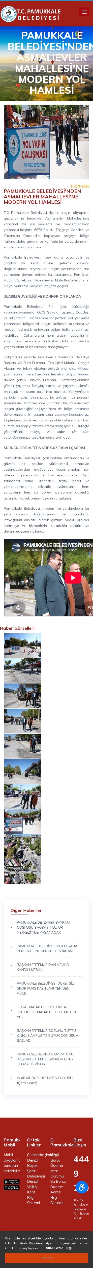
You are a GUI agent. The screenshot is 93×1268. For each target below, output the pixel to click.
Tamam (46, 1258)
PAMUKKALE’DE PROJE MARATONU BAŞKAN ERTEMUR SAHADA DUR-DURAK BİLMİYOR (45, 1059)
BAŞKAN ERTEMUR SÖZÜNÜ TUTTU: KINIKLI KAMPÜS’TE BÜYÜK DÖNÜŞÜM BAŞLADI (47, 1035)
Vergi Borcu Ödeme (56, 1160)
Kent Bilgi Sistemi (33, 1197)
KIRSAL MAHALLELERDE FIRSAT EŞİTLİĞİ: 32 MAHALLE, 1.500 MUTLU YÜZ (46, 1012)
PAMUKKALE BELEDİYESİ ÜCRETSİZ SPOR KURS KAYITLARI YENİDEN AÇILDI (45, 988)
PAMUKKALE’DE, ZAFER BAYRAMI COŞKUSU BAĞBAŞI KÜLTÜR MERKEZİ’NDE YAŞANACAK (43, 927)
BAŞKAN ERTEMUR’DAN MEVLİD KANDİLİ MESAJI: (43, 967)
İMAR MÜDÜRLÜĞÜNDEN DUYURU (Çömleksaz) (45, 1080)
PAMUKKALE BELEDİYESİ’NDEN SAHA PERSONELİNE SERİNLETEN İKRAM (47, 948)
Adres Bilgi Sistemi (56, 1197)
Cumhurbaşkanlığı (42, 1154)
